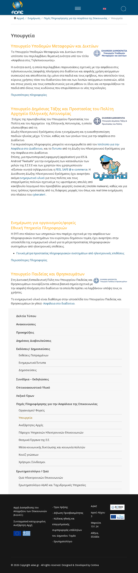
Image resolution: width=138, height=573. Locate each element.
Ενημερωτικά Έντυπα (32, 363)
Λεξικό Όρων (25, 396)
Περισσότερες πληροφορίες (29, 95)
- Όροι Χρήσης (60, 507)
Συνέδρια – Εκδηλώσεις (32, 379)
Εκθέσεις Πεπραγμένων (33, 355)
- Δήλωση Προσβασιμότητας (67, 512)
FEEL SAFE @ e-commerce (72, 169)
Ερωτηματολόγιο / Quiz (32, 471)
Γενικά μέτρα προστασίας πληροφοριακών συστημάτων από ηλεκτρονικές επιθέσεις (70, 253)
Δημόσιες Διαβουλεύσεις (33, 341)
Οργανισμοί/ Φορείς (32, 410)
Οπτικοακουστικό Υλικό (33, 387)
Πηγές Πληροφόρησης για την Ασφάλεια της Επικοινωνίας (57, 404)
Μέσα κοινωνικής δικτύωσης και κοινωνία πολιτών (52, 447)
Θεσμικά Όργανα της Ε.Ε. (34, 440)
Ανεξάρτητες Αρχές (31, 425)
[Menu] (78, 8)
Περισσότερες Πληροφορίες (29, 260)
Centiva (95, 565)
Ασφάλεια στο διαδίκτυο (59, 303)
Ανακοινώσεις (26, 324)
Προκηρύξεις (25, 332)
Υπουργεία (25, 418)
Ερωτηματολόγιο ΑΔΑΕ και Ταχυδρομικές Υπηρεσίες (52, 485)
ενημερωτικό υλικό (32, 178)
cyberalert (39, 194)
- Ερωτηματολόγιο (62, 541)
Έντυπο (57, 148)
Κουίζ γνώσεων (29, 455)
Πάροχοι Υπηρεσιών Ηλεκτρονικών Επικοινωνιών (51, 432)
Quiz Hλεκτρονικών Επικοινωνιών (41, 478)
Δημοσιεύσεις (28, 370)
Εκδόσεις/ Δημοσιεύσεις (33, 349)
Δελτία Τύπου (26, 316)
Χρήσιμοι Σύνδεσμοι (32, 462)
